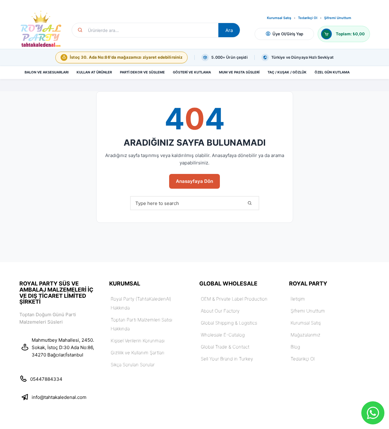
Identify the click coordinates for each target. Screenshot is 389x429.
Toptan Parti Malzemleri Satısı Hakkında (141, 324)
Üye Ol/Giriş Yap (287, 33)
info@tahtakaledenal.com (59, 397)
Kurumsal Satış (279, 18)
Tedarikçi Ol (307, 18)
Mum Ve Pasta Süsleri (239, 72)
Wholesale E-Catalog (223, 335)
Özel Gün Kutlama (332, 72)
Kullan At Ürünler (94, 72)
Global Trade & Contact (225, 347)
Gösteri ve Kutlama (192, 72)
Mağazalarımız (305, 335)
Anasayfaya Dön (194, 181)
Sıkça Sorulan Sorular (133, 365)
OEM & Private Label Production (234, 299)
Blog (295, 347)
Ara (229, 30)
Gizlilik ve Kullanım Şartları (137, 353)
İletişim (298, 299)
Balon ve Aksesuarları (47, 72)
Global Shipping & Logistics (229, 323)
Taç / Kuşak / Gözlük (287, 72)
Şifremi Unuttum (337, 18)
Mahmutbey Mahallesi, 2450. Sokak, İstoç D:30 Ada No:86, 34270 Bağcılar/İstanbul (63, 347)
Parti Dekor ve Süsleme (142, 72)
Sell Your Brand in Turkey (227, 359)
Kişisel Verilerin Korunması (138, 341)
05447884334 (46, 379)
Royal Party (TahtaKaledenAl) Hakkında (141, 303)
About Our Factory (220, 311)
